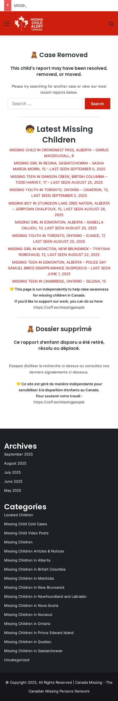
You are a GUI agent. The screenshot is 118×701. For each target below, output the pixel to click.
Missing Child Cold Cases (25, 524)
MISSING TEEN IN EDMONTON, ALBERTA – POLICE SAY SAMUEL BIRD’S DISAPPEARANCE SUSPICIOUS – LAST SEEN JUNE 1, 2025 (59, 268)
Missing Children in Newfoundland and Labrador (45, 596)
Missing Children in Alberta (27, 560)
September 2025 (18, 454)
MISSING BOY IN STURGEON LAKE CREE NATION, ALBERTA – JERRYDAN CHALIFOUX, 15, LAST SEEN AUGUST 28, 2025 (59, 209)
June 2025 (13, 481)
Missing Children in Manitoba (29, 578)
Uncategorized (16, 660)
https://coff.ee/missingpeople (59, 307)
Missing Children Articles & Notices (34, 551)
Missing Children (18, 542)
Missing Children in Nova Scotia (31, 605)
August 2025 (15, 463)
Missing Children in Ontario (27, 623)
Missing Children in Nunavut (28, 614)
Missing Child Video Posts (26, 533)
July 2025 (12, 472)
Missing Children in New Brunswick (34, 587)
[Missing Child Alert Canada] (29, 23)
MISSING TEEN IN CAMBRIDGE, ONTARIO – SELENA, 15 (59, 281)
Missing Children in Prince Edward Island (39, 632)
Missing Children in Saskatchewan (33, 651)
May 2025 (12, 490)
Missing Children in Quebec (27, 641)
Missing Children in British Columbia (34, 569)
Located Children (18, 515)
